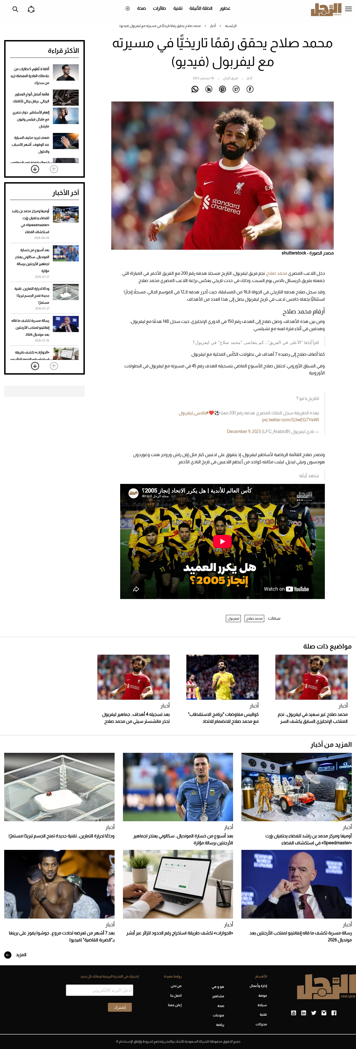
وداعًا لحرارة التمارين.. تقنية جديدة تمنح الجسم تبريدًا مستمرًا (31, 296)
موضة (262, 996)
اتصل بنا (176, 996)
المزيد (20, 954)
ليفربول (233, 618)
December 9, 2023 (244, 431)
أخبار (213, 26)
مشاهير (218, 996)
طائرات (159, 8)
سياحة (262, 1005)
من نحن (176, 986)
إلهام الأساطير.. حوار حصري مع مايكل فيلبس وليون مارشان (31, 119)
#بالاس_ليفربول (194, 412)
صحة (141, 8)
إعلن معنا (175, 1005)
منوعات (218, 1015)
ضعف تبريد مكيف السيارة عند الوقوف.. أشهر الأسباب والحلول (30, 145)
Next (35, 169)
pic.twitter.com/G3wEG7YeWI (290, 419)
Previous (54, 169)
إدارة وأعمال (258, 986)
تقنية (177, 8)
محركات (261, 1024)
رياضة (220, 1025)
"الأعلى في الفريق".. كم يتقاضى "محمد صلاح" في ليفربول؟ (248, 342)
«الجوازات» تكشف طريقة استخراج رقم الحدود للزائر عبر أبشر (29, 359)
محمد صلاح (276, 273)
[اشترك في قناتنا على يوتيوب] (293, 1013)
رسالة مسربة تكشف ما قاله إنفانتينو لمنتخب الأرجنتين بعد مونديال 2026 (30, 328)
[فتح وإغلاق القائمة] (348, 9)
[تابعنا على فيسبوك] (334, 1013)
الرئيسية (231, 26)
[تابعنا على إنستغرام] (324, 1013)
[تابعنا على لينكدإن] (303, 1013)
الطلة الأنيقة (200, 8)
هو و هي (218, 987)
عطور (225, 8)
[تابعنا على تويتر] (313, 1013)
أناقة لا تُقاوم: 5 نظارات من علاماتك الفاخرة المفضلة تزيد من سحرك (29, 76)
